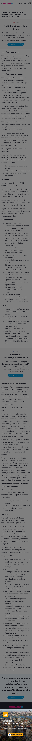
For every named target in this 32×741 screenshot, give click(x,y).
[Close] (30, 711)
